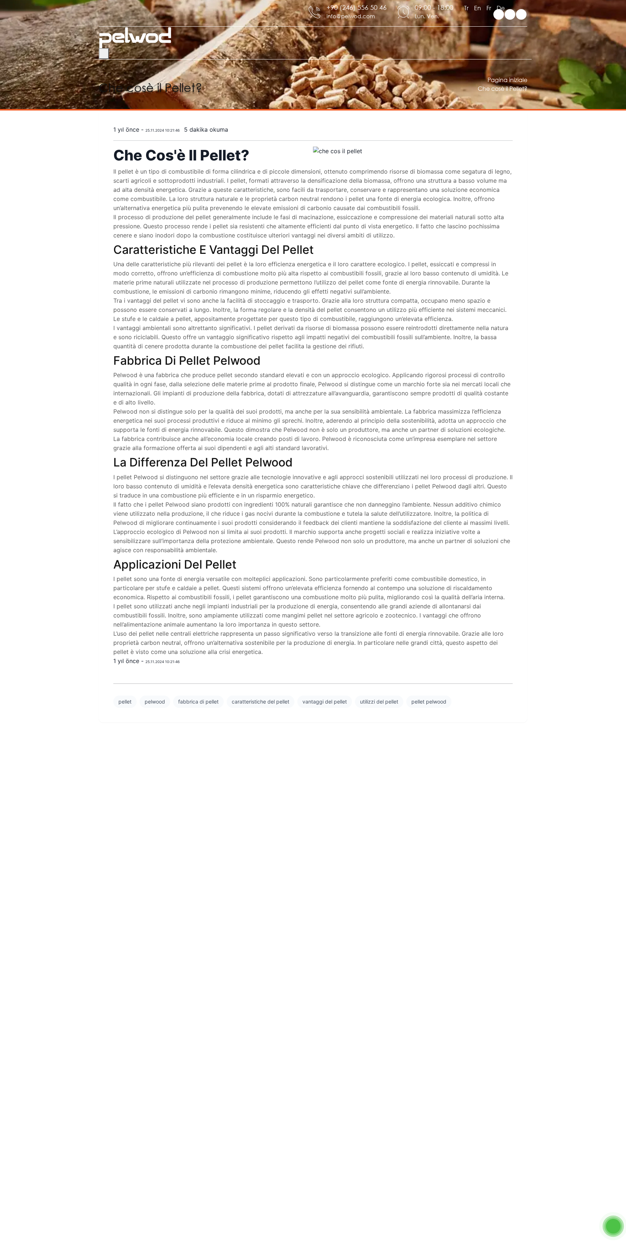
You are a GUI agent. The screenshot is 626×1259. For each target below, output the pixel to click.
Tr (466, 8)
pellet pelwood (428, 701)
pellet (125, 701)
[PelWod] (135, 37)
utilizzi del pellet (379, 701)
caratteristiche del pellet (260, 701)
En (477, 8)
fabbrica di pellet (198, 701)
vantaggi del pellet (324, 701)
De (501, 8)
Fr (488, 8)
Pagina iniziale (507, 80)
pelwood (155, 701)
